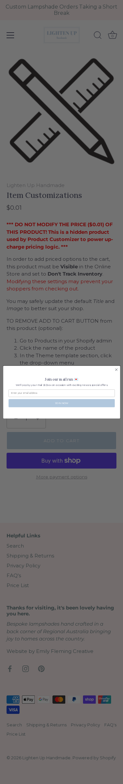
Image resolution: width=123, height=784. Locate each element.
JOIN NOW (61, 402)
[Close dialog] (116, 369)
